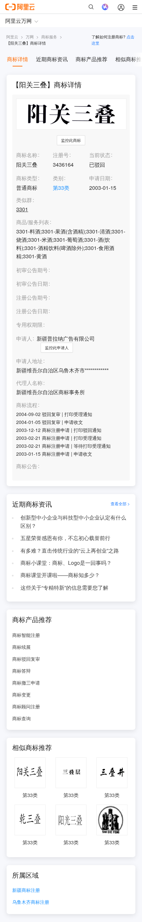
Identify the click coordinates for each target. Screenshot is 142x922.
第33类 (61, 187)
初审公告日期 (32, 283)
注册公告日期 (32, 311)
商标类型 (26, 178)
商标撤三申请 (26, 682)
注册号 (61, 155)
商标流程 (26, 405)
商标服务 (49, 36)
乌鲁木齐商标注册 (30, 902)
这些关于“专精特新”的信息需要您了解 (64, 587)
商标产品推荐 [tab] (91, 59)
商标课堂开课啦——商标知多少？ (60, 575)
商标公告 (26, 466)
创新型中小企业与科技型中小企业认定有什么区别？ (73, 521)
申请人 (24, 338)
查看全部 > (120, 503)
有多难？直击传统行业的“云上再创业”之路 (69, 550)
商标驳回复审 (26, 658)
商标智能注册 (26, 635)
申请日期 (99, 178)
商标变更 (21, 694)
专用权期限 (29, 324)
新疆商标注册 (26, 890)
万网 (30, 36)
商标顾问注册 (26, 706)
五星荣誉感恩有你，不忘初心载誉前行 (65, 538)
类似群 (24, 200)
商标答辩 (21, 670)
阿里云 (12, 36)
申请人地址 (29, 361)
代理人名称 (29, 383)
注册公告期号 (32, 297)
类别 (58, 178)
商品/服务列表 (32, 222)
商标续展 (21, 647)
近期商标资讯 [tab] (52, 59)
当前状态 (99, 155)
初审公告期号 (32, 270)
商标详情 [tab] (17, 59)
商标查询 (21, 718)
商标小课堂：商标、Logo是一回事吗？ (66, 562)
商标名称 (26, 155)
